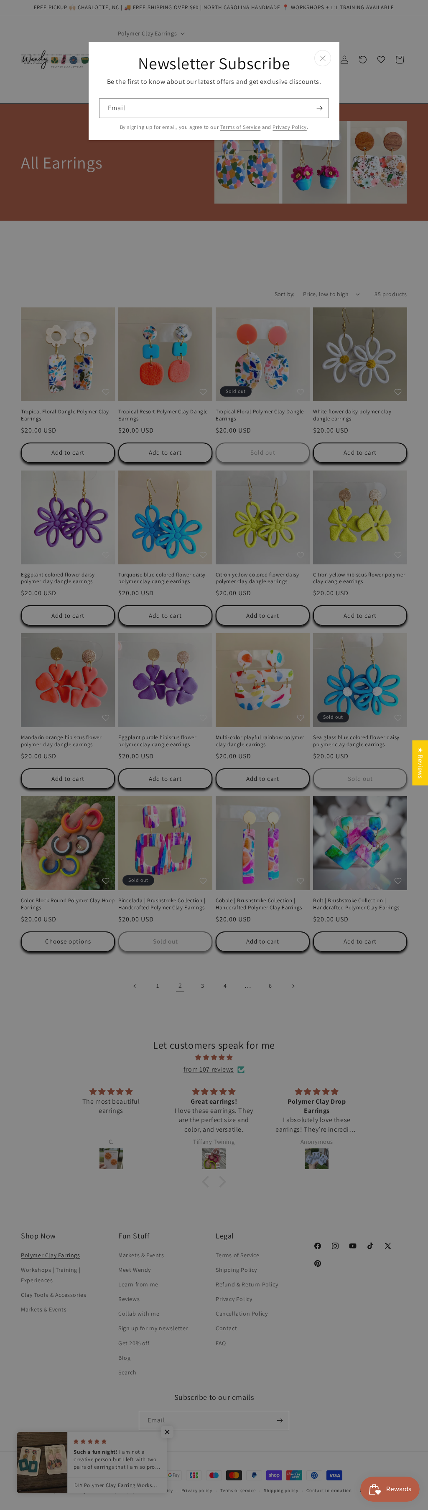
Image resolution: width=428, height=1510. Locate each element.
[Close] (322, 58)
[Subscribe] (319, 108)
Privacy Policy (289, 127)
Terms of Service (240, 127)
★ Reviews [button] (420, 763)
